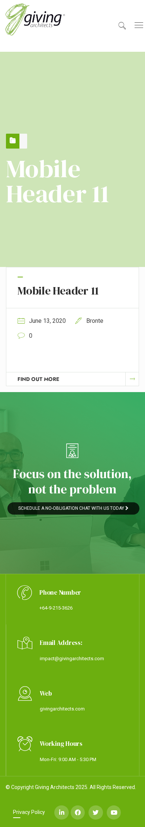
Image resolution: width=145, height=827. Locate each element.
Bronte (94, 320)
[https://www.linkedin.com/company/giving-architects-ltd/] (61, 812)
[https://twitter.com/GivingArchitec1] (95, 812)
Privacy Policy (29, 812)
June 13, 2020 (47, 320)
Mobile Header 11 (58, 290)
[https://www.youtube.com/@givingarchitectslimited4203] (114, 812)
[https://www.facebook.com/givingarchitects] (78, 812)
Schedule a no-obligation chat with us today (71, 508)
